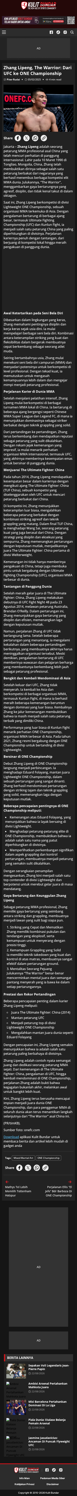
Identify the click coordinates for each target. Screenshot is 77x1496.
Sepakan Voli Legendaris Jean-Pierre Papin (48, 1367)
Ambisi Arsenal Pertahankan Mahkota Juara (47, 1385)
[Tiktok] (58, 32)
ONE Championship (48, 1158)
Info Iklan (24, 1478)
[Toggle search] (72, 32)
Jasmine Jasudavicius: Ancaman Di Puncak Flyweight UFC (49, 1441)
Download (11, 1137)
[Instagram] (65, 32)
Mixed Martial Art (23, 1158)
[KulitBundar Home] (38, 6)
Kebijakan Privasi (24, 1484)
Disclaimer (53, 1484)
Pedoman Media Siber (52, 1478)
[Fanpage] (51, 32)
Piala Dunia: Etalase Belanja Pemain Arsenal (47, 1421)
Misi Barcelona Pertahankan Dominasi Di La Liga (47, 1403)
